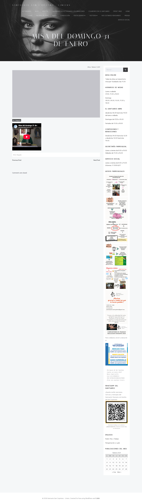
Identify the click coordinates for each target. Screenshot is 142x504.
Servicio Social (124, 20)
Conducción (65, 15)
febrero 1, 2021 (96, 67)
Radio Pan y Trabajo (112, 439)
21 (126, 466)
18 (116, 466)
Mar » (119, 472)
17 (113, 466)
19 (119, 466)
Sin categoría (17, 120)
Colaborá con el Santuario (98, 11)
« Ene (114, 472)
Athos (89, 67)
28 (126, 469)
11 (116, 462)
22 (107, 469)
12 (119, 462)
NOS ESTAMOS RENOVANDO (111, 15)
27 (123, 469)
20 (123, 466)
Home (128, 11)
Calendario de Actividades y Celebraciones (68, 11)
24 (113, 469)
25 (116, 469)
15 (107, 466)
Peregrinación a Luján (112, 443)
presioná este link (110, 426)
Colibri (98, 498)
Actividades (26, 11)
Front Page (117, 11)
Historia (93, 15)
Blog (37, 11)
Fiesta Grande (79, 15)
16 (110, 466)
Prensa (127, 15)
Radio (54, 15)
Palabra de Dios (42, 15)
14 (126, 462)
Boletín (45, 11)
